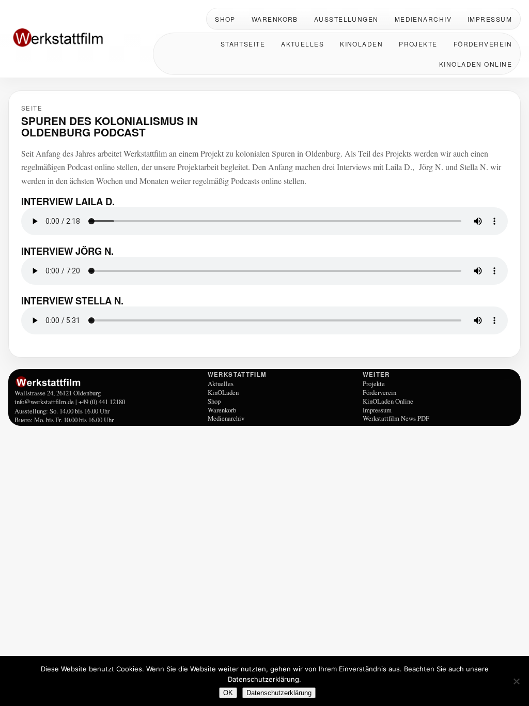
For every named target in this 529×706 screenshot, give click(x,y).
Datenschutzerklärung (279, 693)
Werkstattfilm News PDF (396, 418)
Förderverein (483, 43)
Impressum (490, 18)
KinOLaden (361, 43)
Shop (225, 18)
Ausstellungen (346, 18)
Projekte (418, 43)
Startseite (243, 43)
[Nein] (516, 681)
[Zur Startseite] (75, 39)
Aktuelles (302, 43)
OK (228, 693)
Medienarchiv (423, 18)
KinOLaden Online (475, 63)
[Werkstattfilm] (109, 382)
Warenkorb (275, 18)
